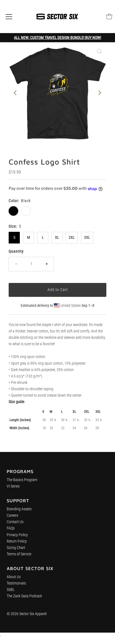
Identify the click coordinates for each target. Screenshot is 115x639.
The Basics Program (22, 480)
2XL (72, 237)
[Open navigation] (8, 16)
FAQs (11, 528)
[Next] (99, 92)
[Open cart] (109, 16)
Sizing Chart (16, 547)
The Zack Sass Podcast (24, 596)
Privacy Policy (17, 535)
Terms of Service (19, 554)
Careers (12, 515)
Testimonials (16, 583)
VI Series (13, 486)
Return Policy (17, 541)
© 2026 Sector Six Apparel (27, 613)
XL (57, 237)
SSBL (11, 589)
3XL (87, 237)
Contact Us (15, 521)
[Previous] (15, 92)
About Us (14, 577)
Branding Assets (19, 509)
